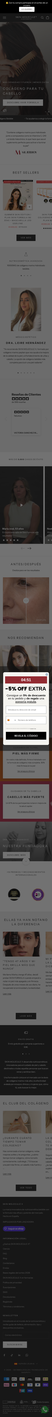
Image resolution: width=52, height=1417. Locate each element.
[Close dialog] (47, 674)
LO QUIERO (26, 9)
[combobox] (11, 720)
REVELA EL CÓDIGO (26, 735)
